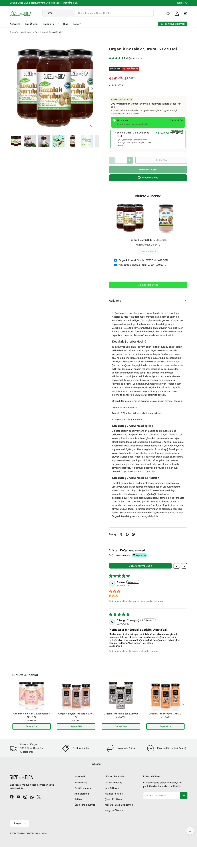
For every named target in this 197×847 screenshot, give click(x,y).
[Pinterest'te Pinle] (133, 534)
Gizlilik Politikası (114, 782)
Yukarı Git (97, 764)
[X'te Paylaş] (121, 534)
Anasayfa (15, 23)
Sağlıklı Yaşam (26, 32)
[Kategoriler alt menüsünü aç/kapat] (57, 24)
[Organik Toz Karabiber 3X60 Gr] (121, 695)
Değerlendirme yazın (140, 565)
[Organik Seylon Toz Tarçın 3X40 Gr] (76, 695)
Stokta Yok (161, 160)
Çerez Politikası (113, 799)
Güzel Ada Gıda (23, 833)
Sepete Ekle (31, 726)
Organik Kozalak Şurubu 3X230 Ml (49, 32)
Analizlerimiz (81, 793)
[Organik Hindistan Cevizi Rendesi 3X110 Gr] (31, 695)
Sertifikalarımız (82, 788)
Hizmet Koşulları (114, 793)
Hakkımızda (80, 782)
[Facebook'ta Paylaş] (127, 534)
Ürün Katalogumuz (84, 804)
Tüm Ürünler (31, 23)
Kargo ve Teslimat (114, 810)
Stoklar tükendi (148, 251)
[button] (116, 58)
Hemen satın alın (148, 169)
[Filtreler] (176, 566)
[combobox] (98, 13)
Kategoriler (49, 23)
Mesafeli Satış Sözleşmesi (119, 804)
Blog (65, 23)
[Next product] (183, 705)
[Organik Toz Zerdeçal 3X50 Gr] (165, 695)
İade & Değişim (113, 788)
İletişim (77, 23)
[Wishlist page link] (168, 13)
